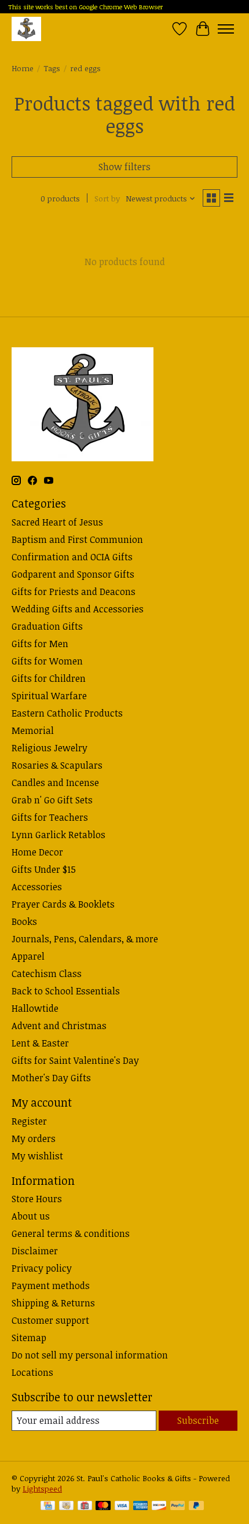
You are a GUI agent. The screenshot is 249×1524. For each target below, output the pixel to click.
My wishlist (37, 1156)
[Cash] (66, 1506)
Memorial (33, 730)
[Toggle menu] (225, 29)
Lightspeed (42, 1488)
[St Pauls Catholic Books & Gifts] (26, 29)
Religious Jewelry (49, 747)
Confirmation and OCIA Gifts (72, 556)
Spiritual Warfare (49, 695)
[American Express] (140, 1506)
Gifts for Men (40, 643)
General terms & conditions (71, 1233)
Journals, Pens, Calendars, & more (85, 938)
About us (31, 1216)
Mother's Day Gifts (51, 1077)
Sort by (107, 198)
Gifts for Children (49, 678)
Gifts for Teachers (50, 817)
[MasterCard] (103, 1506)
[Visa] (122, 1506)
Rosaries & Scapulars (57, 765)
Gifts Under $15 (44, 869)
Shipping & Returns (53, 1303)
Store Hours (37, 1198)
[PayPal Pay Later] (196, 1506)
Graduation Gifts (47, 626)
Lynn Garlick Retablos (58, 834)
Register (29, 1121)
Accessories (37, 886)
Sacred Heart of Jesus (57, 522)
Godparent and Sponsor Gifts (73, 574)
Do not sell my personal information (90, 1355)
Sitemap (29, 1337)
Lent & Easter (40, 1043)
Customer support (50, 1320)
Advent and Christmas (59, 1025)
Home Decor (37, 852)
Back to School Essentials (66, 991)
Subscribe (198, 1420)
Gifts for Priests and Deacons (74, 591)
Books (24, 921)
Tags (51, 68)
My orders (34, 1138)
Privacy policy (42, 1268)
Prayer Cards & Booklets (63, 904)
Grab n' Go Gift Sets (52, 800)
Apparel (28, 956)
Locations (32, 1372)
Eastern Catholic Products (67, 713)
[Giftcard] (85, 1506)
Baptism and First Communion (77, 539)
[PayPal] (177, 1506)
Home (23, 68)
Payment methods (51, 1285)
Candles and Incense (55, 782)
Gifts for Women (47, 661)
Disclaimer (35, 1250)
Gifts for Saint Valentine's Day (75, 1060)
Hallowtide (35, 1008)
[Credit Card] (48, 1506)
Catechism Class (47, 973)
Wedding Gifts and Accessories (78, 609)
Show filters (124, 166)
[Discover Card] (159, 1506)
